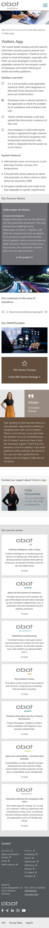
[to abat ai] (24, 542)
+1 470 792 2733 (33, 501)
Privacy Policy (15, 922)
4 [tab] (31, 291)
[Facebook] (3, 910)
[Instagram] (17, 910)
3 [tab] (27, 291)
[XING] (7, 910)
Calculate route (31, 894)
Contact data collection (36, 30)
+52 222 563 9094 (34, 498)
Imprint (29, 922)
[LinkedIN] (12, 910)
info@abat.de (30, 890)
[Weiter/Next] (46, 312)
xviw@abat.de (32, 504)
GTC (4, 922)
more (25, 570)
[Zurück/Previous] (3, 312)
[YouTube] (24, 910)
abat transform (8, 30)
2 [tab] (23, 291)
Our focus (20, 30)
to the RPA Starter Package (24, 376)
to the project (23, 257)
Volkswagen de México (16, 209)
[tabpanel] (24, 248)
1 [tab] (19, 291)
